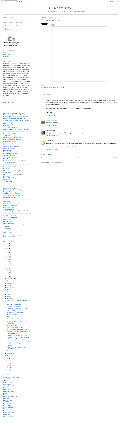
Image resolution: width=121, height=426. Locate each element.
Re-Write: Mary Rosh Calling (15, 312)
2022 (7, 252)
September (10, 285)
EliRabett (48, 130)
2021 (7, 255)
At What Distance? (12, 319)
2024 (7, 248)
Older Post (115, 158)
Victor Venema (7, 159)
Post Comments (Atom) (55, 162)
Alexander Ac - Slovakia (10, 188)
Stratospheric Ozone (9, 122)
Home (80, 158)
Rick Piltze (6, 414)
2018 (7, 261)
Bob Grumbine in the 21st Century (13, 139)
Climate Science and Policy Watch (13, 171)
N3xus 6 (5, 409)
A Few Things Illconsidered (11, 377)
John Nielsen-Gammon (9, 402)
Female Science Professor (10, 237)
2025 (7, 246)
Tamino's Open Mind (9, 155)
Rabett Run (60, 8)
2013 (7, 272)
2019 (7, 259)
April (8, 296)
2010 (7, 359)
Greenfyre (6, 398)
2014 (7, 270)
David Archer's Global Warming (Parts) (14, 118)
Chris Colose (7, 384)
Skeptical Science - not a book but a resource (16, 129)
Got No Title (10, 323)
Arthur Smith (7, 379)
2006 (7, 367)
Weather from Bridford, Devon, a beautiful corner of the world (15, 161)
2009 (7, 361)
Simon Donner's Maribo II (10, 153)
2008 (7, 363)
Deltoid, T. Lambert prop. (10, 206)
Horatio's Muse (7, 400)
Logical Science (7, 405)
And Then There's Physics (10, 136)
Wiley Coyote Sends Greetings (15, 327)
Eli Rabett (6, 56)
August (9, 287)
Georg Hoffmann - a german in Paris (13, 192)
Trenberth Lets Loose (13, 341)
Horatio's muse (7, 221)
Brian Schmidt (7, 54)
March (9, 299)
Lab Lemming (7, 404)
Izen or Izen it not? (8, 143)
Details (43, 85)
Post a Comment (46, 154)
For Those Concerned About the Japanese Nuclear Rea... (18, 332)
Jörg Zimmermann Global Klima (12, 193)
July (8, 290)
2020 (7, 257)
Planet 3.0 (6, 176)
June (8, 292)
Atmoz (5, 381)
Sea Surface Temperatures (10, 127)
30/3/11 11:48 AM (52, 135)
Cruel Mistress (7, 388)
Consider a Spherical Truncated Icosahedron (16, 348)
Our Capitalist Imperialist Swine (12, 174)
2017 (7, 263)
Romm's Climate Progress (10, 178)
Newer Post (44, 158)
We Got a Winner (12, 351)
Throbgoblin (6, 228)
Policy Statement (11, 317)
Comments (9, 29)
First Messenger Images (50, 20)
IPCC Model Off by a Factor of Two (17, 329)
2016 (7, 266)
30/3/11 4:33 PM (51, 150)
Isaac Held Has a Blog (13, 343)
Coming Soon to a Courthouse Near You (18, 308)
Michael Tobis (50, 120)
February (10, 353)
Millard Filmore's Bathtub (10, 172)
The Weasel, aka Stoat (9, 157)
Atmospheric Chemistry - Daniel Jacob (14, 113)
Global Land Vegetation (10, 124)
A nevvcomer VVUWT (10, 218)
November (10, 281)
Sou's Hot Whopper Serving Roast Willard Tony (16, 211)
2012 (7, 275)
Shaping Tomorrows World (10, 209)
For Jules (9, 345)
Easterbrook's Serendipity (10, 141)
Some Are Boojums (8, 416)
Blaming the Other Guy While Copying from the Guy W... (18, 338)
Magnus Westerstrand (9, 407)
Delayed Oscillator (8, 391)
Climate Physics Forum (10, 386)
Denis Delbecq (7, 395)
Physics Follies (11, 310)
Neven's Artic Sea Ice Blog (11, 146)
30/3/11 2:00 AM (51, 125)
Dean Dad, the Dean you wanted (12, 235)
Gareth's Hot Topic (8, 207)
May (8, 294)
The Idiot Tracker (8, 181)
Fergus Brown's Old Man (10, 396)
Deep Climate (7, 389)
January (9, 356)
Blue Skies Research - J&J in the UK (13, 138)
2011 (7, 277)
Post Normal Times (8, 412)
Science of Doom (8, 152)
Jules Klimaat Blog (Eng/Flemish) (13, 195)
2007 (7, 365)
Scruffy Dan (6, 179)
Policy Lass (6, 411)
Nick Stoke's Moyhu (9, 148)
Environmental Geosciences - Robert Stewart (16, 115)
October (9, 283)
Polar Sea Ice (7, 125)
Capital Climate (7, 382)
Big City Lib (6, 169)
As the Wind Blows (12, 315)
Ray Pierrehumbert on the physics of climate (15, 117)
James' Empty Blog (8, 145)
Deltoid (5, 393)
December (10, 279)
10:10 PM (61, 87)
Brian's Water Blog (8, 102)
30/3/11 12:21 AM (52, 115)
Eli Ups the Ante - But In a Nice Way (17, 321)
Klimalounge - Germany (10, 197)
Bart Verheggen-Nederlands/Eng (12, 190)
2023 (7, 250)
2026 (7, 243)
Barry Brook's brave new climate (12, 204)
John (4, 52)
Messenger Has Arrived (13, 325)
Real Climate (7, 150)
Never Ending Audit (8, 223)
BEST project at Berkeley (14, 304)
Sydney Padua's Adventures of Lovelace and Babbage (15, 225)
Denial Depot (7, 220)
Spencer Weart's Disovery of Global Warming (16, 120)
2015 (7, 268)
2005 (7, 370)
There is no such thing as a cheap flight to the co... (18, 301)
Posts (7, 26)
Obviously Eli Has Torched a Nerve (17, 335)
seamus (48, 140)
